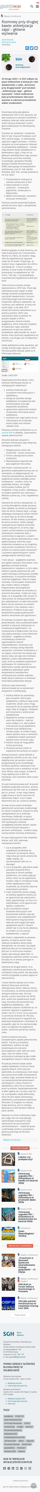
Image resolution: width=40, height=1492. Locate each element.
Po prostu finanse (11, 1444)
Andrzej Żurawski (9, 42)
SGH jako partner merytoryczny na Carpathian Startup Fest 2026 (28, 1305)
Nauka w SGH (26, 1154)
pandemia (8, 1416)
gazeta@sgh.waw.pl (17, 1357)
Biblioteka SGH (10, 1434)
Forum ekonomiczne (12, 1430)
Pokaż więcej (20, 1315)
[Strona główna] (10, 6)
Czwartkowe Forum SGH (14, 1437)
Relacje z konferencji (12, 16)
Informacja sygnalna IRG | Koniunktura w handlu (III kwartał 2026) (28, 1178)
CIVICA (27, 1423)
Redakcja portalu (15, 1383)
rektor (21, 1441)
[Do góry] (33, 1485)
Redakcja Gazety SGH (16, 1398)
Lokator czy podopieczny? (25, 1158)
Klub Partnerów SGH (13, 1420)
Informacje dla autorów (17, 1385)
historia (21, 1451)
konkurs (29, 1427)
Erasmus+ (21, 1448)
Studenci (24, 1281)
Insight (20, 1427)
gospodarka (9, 1448)
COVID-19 (19, 1416)
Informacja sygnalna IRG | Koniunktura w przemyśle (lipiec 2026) (27, 1197)
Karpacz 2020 (10, 1451)
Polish (38, 2)
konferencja (9, 1427)
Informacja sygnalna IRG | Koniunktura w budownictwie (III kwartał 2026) (27, 1216)
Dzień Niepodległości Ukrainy (26, 1233)
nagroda (30, 1441)
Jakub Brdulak (7, 39)
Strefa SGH (26, 1444)
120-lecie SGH (10, 1441)
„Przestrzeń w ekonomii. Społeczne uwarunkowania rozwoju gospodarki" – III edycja (27, 1264)
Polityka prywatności (20, 1481)
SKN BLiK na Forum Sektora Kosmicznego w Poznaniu (26, 1288)
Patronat (11, 1403)
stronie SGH (7, 432)
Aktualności (25, 1228)
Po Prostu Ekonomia (13, 1423)
